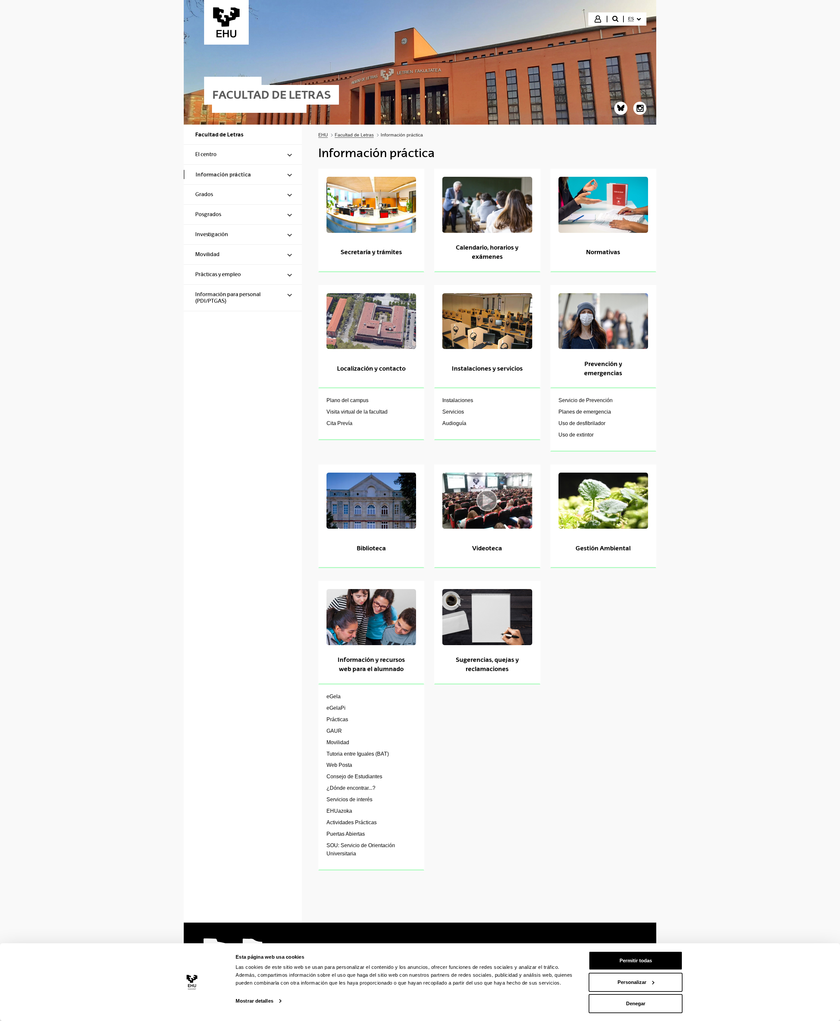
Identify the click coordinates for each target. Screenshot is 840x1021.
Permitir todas (636, 960)
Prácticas (337, 719)
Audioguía (454, 423)
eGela (333, 696)
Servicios (453, 412)
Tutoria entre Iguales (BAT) (357, 754)
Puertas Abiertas (345, 834)
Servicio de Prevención (585, 400)
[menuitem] (634, 19)
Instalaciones (457, 400)
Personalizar (632, 982)
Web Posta (339, 765)
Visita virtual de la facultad (357, 412)
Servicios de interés (349, 799)
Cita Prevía (339, 423)
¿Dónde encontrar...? (350, 788)
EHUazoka (339, 811)
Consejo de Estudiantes (354, 776)
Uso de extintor (576, 435)
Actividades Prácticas (351, 822)
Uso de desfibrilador (581, 423)
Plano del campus (347, 400)
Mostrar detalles (254, 1001)
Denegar (635, 1003)
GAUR (334, 731)
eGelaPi (336, 708)
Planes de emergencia (584, 412)
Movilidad (337, 742)
